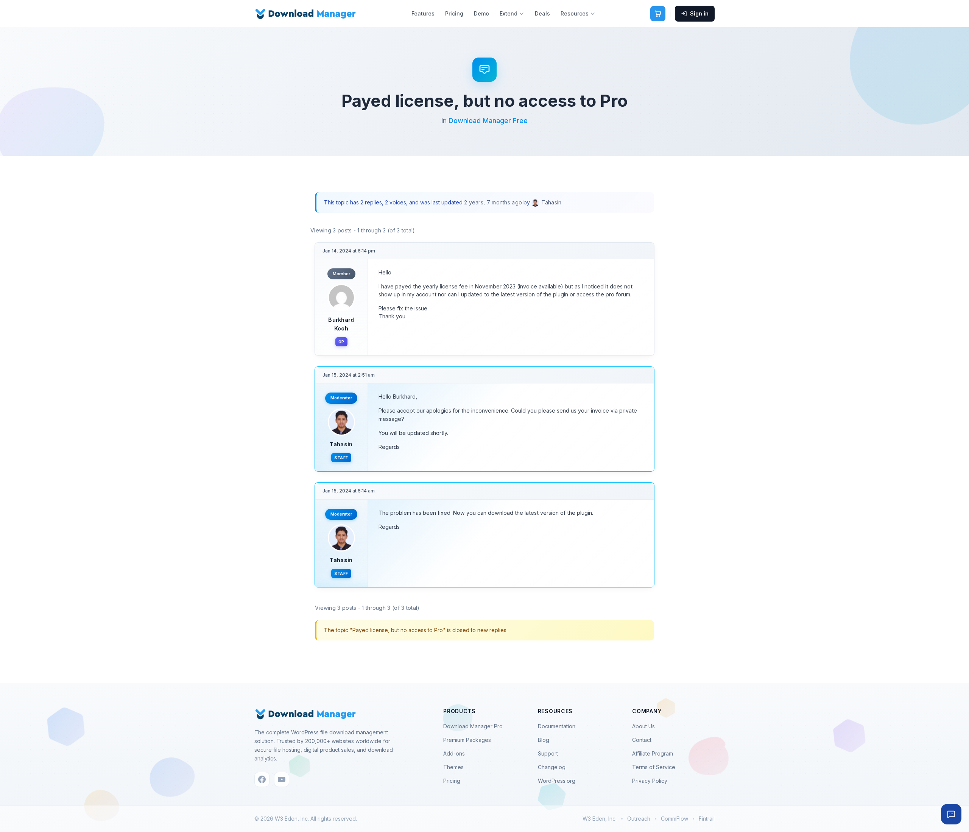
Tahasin (341, 444)
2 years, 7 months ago (493, 202)
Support (548, 753)
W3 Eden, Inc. (600, 818)
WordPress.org (556, 780)
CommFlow (674, 818)
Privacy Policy (649, 780)
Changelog (552, 767)
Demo (481, 13)
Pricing (454, 13)
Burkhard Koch (341, 323)
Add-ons (454, 753)
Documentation (556, 726)
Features (423, 13)
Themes (453, 767)
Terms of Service (653, 767)
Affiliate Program (652, 753)
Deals (542, 13)
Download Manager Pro (473, 726)
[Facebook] (262, 779)
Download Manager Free (488, 121)
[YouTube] (281, 779)
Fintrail (707, 818)
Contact (641, 740)
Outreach (638, 818)
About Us (643, 726)
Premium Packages (467, 740)
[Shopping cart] (657, 13)
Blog (543, 740)
